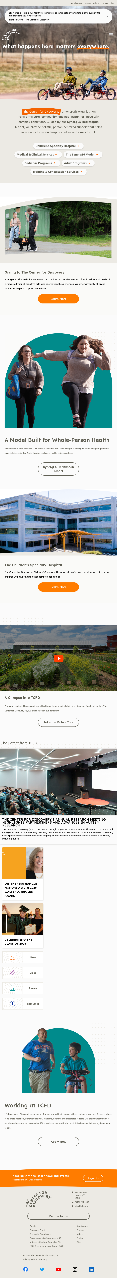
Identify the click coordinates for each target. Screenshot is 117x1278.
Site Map (43, 1259)
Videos (96, 3)
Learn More (59, 299)
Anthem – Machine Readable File (45, 1242)
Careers (87, 3)
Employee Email (37, 1230)
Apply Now (58, 1141)
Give (112, 3)
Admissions (76, 3)
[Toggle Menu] (111, 34)
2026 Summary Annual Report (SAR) (47, 1246)
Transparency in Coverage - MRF (45, 1238)
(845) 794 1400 (82, 1202)
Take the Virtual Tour (58, 722)
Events (33, 1226)
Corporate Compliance (40, 1234)
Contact (104, 3)
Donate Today (58, 1216)
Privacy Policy (30, 1259)
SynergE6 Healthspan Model (58, 469)
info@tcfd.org (81, 1206)
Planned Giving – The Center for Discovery (29, 19)
